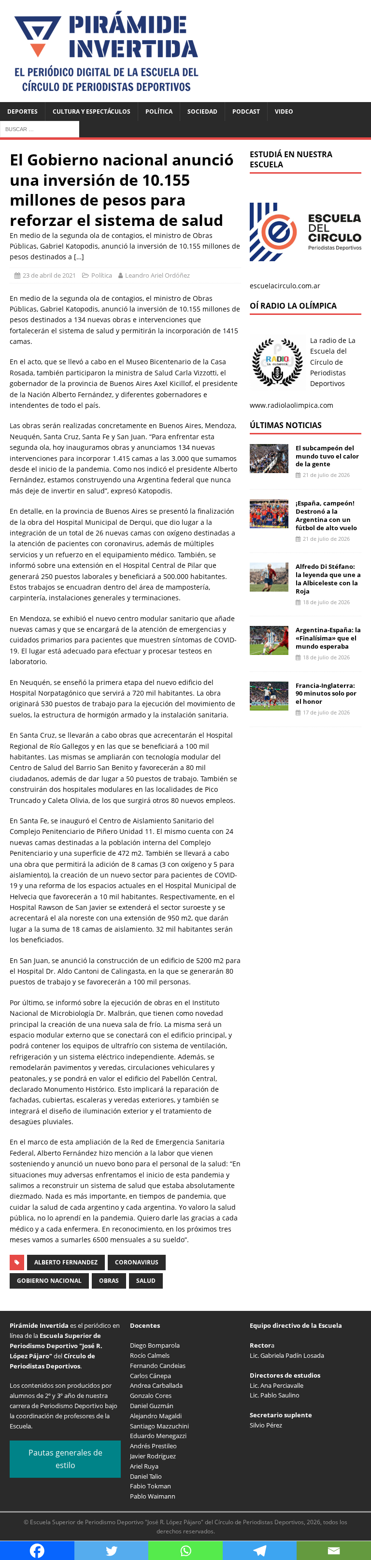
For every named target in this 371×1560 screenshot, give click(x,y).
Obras (109, 1281)
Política (158, 111)
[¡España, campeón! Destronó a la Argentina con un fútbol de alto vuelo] (269, 522)
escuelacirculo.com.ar (285, 285)
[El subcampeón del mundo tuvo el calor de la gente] (269, 467)
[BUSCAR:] (39, 128)
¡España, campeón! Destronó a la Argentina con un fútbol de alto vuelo (326, 515)
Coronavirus (136, 1262)
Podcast (246, 111)
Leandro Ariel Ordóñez (157, 275)
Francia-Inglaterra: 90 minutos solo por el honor (326, 693)
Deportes (22, 111)
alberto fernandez (66, 1262)
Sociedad (202, 111)
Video (284, 111)
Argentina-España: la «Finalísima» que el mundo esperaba (328, 638)
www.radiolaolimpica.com (291, 405)
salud (146, 1281)
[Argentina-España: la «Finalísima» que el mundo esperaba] (269, 649)
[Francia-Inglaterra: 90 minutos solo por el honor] (269, 704)
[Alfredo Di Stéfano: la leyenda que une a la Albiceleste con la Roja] (269, 586)
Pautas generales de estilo (65, 1459)
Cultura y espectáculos (91, 111)
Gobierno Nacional (49, 1281)
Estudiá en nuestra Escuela (291, 159)
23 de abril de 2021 (49, 275)
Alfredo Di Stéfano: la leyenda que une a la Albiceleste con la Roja (328, 578)
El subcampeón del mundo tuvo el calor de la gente (327, 456)
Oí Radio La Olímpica (293, 305)
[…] (79, 256)
